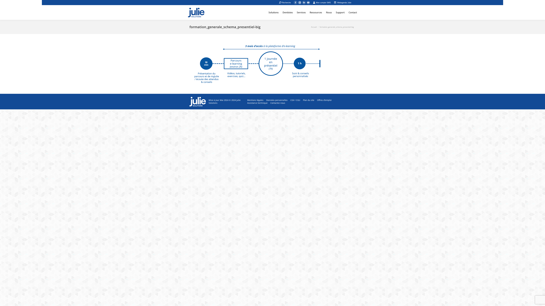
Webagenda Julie (344, 3)
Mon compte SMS (323, 3)
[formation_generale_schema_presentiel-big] (272, 63)
